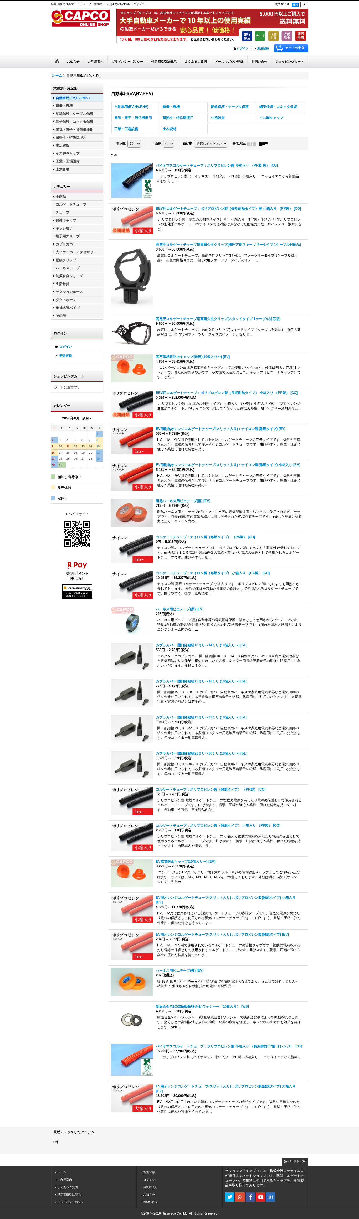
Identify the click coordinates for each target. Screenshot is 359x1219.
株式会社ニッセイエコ (287, 1171)
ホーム (62, 1172)
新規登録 (263, 48)
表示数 (121, 144)
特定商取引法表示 (69, 1194)
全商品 (61, 196)
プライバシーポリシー (72, 1201)
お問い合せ (150, 1201)
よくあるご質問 (68, 1187)
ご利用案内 (65, 1179)
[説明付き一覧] (264, 144)
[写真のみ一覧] (253, 144)
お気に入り (150, 1187)
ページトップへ (298, 1161)
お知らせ (149, 1194)
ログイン (242, 48)
